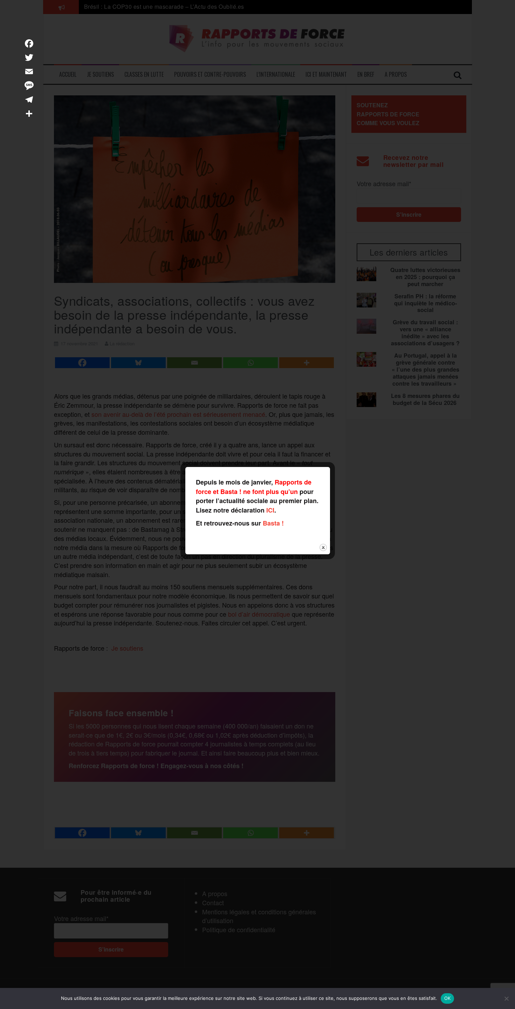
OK (447, 998)
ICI (270, 510)
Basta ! (273, 523)
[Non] (506, 998)
